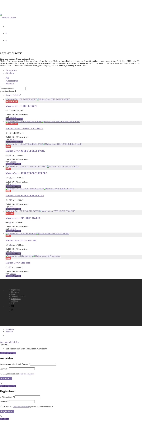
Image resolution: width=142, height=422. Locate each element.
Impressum (15, 290)
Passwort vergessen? (27, 374)
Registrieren (7, 411)
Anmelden (9, 331)
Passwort (4, 369)
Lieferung (15, 292)
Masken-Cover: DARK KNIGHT (21, 106)
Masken (10, 83)
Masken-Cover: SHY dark (18, 263)
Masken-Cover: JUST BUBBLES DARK (25, 151)
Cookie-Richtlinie (18, 296)
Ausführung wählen (14, 119)
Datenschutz (16, 299)
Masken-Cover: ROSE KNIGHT (21, 240)
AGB (13, 303)
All (7, 77)
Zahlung (14, 301)
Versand (13, 117)
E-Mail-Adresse (7, 397)
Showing (13, 95)
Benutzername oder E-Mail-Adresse (15, 364)
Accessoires (12, 80)
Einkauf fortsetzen (8, 353)
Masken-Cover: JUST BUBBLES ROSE (25, 195)
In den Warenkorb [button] (13, 164)
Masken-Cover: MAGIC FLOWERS (23, 218)
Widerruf (14, 294)
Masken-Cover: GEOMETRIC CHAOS (24, 128)
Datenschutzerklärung (21, 407)
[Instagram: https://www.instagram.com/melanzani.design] (12, 311)
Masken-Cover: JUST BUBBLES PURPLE (26, 173)
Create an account (8, 386)
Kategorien (11, 70)
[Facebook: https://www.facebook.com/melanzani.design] (12, 307)
